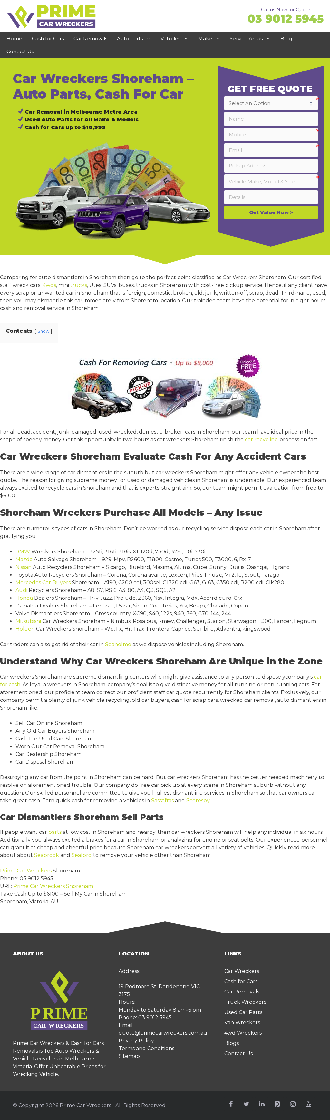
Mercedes (28, 582)
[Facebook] (230, 1104)
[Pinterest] (277, 1104)
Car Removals (90, 38)
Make (205, 38)
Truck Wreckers (245, 1002)
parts (55, 832)
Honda (24, 598)
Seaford (82, 855)
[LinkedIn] (261, 1104)
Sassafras (162, 800)
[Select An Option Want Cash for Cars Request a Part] (271, 103)
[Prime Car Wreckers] (51, 16)
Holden (25, 629)
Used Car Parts (243, 1012)
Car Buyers (56, 582)
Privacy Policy (136, 1041)
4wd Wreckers (243, 1033)
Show (43, 331)
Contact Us (20, 51)
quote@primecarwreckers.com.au (163, 1033)
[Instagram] (292, 1104)
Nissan (23, 567)
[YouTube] (308, 1104)
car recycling (261, 440)
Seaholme (118, 644)
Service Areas (246, 38)
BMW (22, 552)
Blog (286, 38)
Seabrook (46, 855)
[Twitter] (246, 1104)
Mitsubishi (28, 621)
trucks (78, 285)
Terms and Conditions (146, 1048)
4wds (49, 285)
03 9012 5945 (286, 18)
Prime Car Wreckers (26, 871)
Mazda (24, 559)
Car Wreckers (241, 971)
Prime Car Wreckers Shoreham (53, 886)
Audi (21, 590)
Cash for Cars (48, 38)
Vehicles (170, 38)
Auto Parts (130, 38)
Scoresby (197, 800)
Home (14, 38)
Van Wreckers (242, 1023)
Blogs (231, 1043)
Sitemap (129, 1056)
